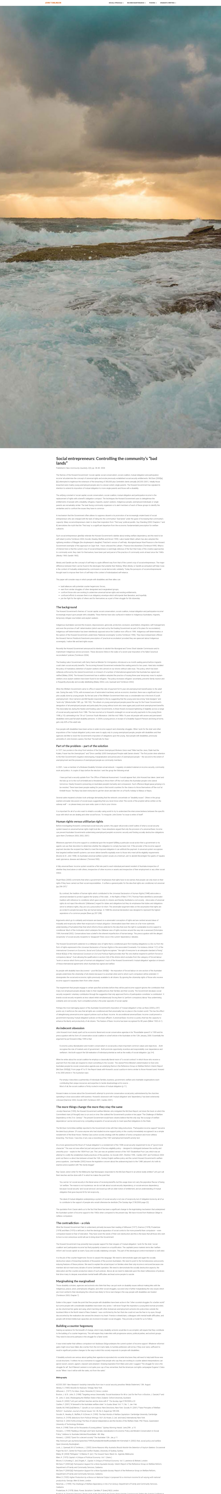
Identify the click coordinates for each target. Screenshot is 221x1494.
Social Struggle (115, 3)
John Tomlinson (53, 3)
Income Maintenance (136, 3)
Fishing (152, 3)
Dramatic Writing (167, 3)
